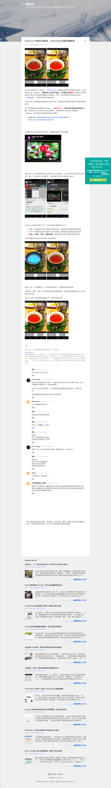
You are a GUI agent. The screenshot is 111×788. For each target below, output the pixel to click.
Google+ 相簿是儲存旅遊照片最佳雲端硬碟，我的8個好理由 (46, 709)
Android (55, 350)
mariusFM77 (59, 777)
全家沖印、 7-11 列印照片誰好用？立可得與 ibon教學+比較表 (46, 564)
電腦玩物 (29, 4)
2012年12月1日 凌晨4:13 (43, 473)
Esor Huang (36, 379)
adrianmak (35, 401)
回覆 (33, 375)
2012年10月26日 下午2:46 (42, 456)
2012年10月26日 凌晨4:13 (42, 432)
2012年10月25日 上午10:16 (42, 369)
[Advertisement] (55, 23)
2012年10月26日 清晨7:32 (47, 446)
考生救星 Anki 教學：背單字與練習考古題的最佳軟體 (43, 647)
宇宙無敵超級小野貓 (39, 483)
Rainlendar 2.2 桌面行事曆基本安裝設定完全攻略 (42, 730)
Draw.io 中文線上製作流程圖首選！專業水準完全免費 (43, 751)
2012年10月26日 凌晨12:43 (42, 411)
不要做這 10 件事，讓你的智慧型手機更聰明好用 (41, 668)
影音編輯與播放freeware (42, 350)
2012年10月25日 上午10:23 (47, 379)
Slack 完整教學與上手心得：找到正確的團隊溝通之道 (43, 585)
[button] (85, 41)
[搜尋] (89, 4)
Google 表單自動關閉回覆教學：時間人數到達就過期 (43, 626)
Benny (34, 473)
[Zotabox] (0, 787)
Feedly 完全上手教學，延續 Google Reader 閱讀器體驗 (44, 689)
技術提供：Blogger (56, 774)
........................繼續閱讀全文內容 (74, 579)
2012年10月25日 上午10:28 (47, 401)
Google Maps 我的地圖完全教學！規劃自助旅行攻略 (43, 606)
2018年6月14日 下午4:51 (52, 483)
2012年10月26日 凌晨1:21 (42, 422)
